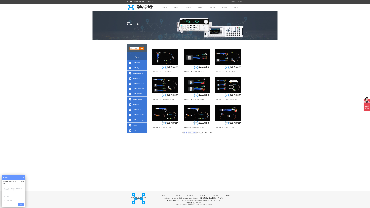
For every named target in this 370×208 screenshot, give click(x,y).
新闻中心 (200, 7)
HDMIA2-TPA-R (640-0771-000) (225, 127)
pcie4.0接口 (196, 204)
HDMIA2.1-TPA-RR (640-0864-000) (194, 99)
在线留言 (224, 7)
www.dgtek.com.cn (201, 200)
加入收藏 (240, 2)
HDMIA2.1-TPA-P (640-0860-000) (162, 71)
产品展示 (188, 7)
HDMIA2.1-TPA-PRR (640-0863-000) (163, 99)
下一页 (194, 132)
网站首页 (164, 7)
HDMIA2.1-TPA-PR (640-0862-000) (226, 71)
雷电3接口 (190, 204)
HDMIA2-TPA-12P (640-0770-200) (194, 127)
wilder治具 (202, 204)
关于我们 (176, 7)
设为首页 (233, 2)
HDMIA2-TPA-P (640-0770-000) (162, 127)
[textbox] (134, 48)
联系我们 (236, 7)
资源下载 (212, 7)
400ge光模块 (209, 204)
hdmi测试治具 (183, 204)
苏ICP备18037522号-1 (213, 200)
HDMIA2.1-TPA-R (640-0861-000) (194, 71)
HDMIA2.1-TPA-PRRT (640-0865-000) (227, 99)
